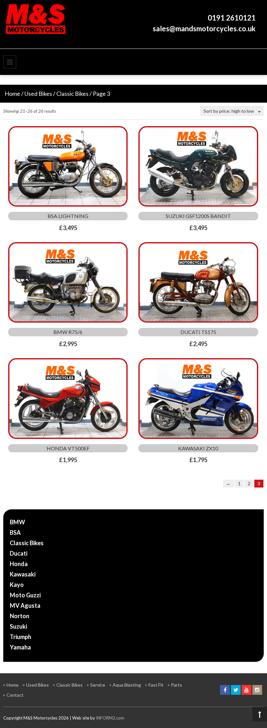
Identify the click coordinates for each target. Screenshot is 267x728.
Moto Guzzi (25, 595)
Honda (19, 563)
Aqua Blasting (127, 685)
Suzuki (18, 626)
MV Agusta (25, 605)
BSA (15, 532)
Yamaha (20, 647)
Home (12, 93)
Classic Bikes (72, 93)
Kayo (17, 584)
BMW (17, 522)
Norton (19, 615)
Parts (176, 685)
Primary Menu (9, 61)
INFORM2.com (110, 718)
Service (97, 685)
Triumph (20, 636)
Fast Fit (155, 685)
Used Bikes (38, 93)
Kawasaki (22, 574)
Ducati (18, 553)
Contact (15, 695)
